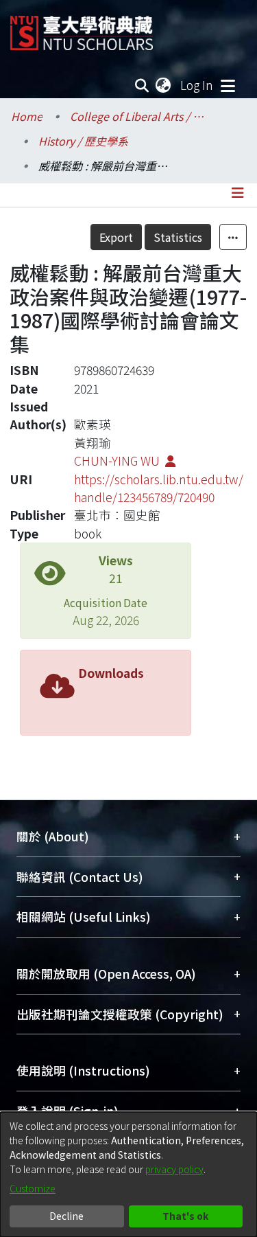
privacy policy (174, 1169)
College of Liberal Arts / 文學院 (138, 116)
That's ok (185, 1216)
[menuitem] (163, 85)
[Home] (81, 27)
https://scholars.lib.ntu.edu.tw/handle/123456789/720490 (158, 488)
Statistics (178, 237)
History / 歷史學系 (83, 141)
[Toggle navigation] (227, 85)
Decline (66, 1216)
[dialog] (128, 1174)
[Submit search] (142, 85)
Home (26, 116)
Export (116, 237)
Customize (33, 1188)
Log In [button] (197, 84)
